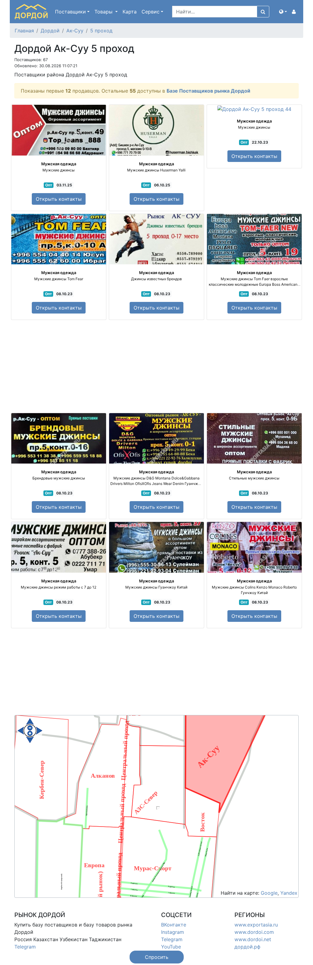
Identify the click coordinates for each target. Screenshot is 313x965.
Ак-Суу (74, 31)
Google (269, 893)
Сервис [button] (151, 12)
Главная (24, 31)
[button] (283, 12)
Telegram (25, 947)
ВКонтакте (173, 925)
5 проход (101, 31)
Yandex (288, 893)
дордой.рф (247, 947)
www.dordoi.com (254, 932)
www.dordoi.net (252, 939)
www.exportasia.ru (256, 925)
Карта (130, 12)
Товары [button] (104, 12)
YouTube (171, 947)
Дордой (50, 31)
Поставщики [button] (70, 12)
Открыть (59, 199)
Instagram (172, 932)
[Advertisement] (156, 366)
